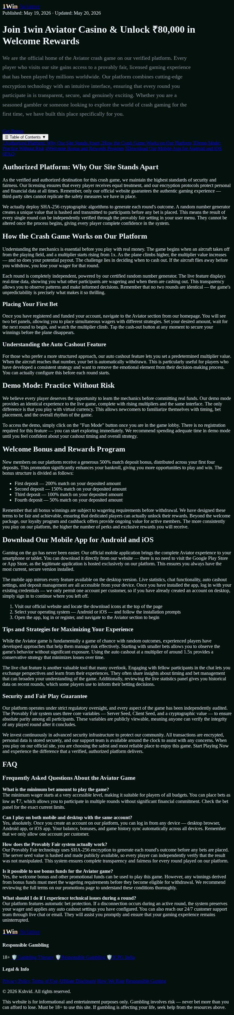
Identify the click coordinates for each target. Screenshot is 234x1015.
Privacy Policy (16, 981)
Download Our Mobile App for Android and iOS (173, 148)
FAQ (8, 154)
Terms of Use (45, 981)
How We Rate (111, 981)
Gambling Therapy (32, 957)
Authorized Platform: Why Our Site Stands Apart (50, 143)
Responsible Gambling (80, 957)
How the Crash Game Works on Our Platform (146, 143)
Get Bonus (12, 131)
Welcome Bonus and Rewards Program (84, 148)
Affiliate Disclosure (77, 981)
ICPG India (120, 957)
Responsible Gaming (146, 981)
